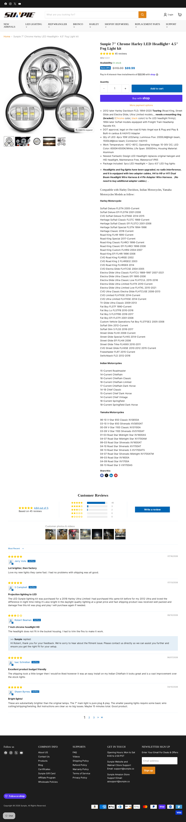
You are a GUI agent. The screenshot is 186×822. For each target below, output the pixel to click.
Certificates (44, 769)
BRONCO (78, 24)
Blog (40, 765)
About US (43, 752)
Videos (76, 756)
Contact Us (44, 756)
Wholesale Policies (48, 781)
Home (7, 36)
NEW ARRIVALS (9, 25)
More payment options (141, 105)
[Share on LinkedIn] (111, 475)
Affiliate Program (47, 777)
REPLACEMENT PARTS (147, 24)
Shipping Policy (81, 760)
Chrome (119, 118)
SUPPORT (171, 24)
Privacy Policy (80, 777)
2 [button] (89, 717)
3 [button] (94, 717)
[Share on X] (106, 475)
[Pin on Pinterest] (116, 475)
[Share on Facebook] (102, 475)
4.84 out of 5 (41, 507)
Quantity (104, 82)
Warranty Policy (81, 769)
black (135, 118)
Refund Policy (80, 765)
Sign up (148, 770)
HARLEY (94, 24)
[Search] (142, 14)
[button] (169, 14)
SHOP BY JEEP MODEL (117, 24)
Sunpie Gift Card (46, 773)
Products (43, 760)
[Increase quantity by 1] (125, 88)
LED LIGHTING (33, 24)
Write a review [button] (152, 509)
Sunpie (24, 805)
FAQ (75, 752)
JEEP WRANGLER (57, 24)
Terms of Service (81, 773)
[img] (15, 556)
